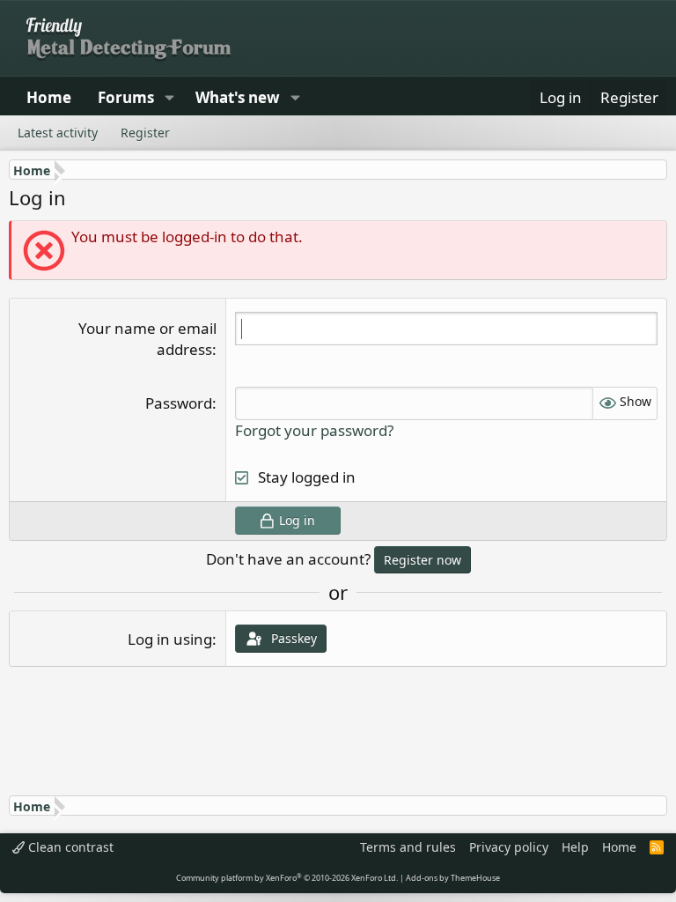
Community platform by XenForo (287, 878)
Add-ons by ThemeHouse (453, 878)
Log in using (170, 639)
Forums (126, 97)
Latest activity (58, 132)
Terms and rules (408, 847)
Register (145, 132)
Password (178, 403)
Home (48, 97)
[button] (169, 97)
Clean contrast (69, 847)
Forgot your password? (314, 430)
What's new (237, 97)
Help (575, 847)
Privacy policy (508, 847)
